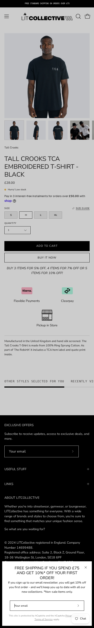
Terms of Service (44, 619)
